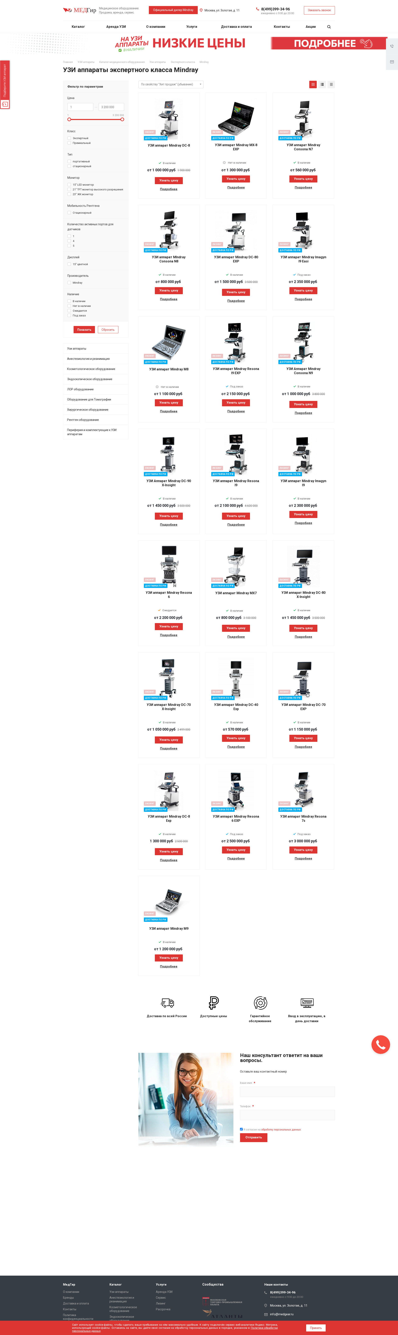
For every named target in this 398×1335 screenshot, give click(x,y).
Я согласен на (272, 1129)
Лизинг (161, 1303)
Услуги (192, 27)
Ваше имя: (247, 1083)
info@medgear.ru (282, 1314)
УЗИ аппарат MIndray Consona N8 (169, 259)
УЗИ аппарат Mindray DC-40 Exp (236, 707)
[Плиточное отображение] (313, 84)
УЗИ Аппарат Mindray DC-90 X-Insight (169, 483)
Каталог (79, 27)
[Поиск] (329, 27)
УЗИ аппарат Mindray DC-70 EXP (303, 707)
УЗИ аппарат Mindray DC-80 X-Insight (303, 595)
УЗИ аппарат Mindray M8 (168, 369)
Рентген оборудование (83, 419)
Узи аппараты (76, 348)
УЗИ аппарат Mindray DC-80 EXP (236, 259)
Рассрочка (163, 1309)
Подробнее (168, 189)
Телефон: (247, 1106)
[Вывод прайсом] (331, 84)
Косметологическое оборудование (91, 369)
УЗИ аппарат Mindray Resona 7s (303, 818)
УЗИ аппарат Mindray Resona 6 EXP (236, 818)
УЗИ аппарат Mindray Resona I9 (236, 483)
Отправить (253, 1137)
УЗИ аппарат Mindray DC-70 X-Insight (169, 707)
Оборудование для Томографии (89, 399)
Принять (316, 1328)
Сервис (161, 1297)
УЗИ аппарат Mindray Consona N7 (303, 147)
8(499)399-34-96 (275, 9)
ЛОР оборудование (80, 389)
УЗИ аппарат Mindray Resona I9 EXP (236, 371)
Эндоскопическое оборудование (89, 379)
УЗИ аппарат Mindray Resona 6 (169, 595)
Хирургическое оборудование (87, 409)
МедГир (69, 1284)
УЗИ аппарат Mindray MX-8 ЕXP (236, 147)
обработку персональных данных (281, 1129)
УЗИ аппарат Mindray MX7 (236, 593)
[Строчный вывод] (322, 84)
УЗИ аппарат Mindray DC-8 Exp (169, 818)
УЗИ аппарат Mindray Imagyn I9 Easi (303, 259)
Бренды (68, 1297)
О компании (156, 27)
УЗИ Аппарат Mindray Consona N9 (303, 371)
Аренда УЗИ (116, 27)
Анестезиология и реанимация (88, 358)
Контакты (282, 27)
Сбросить (108, 329)
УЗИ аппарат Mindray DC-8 (169, 145)
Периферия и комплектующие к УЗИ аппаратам (91, 432)
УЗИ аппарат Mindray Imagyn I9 (303, 483)
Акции (311, 27)
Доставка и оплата (236, 27)
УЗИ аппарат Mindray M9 (168, 929)
